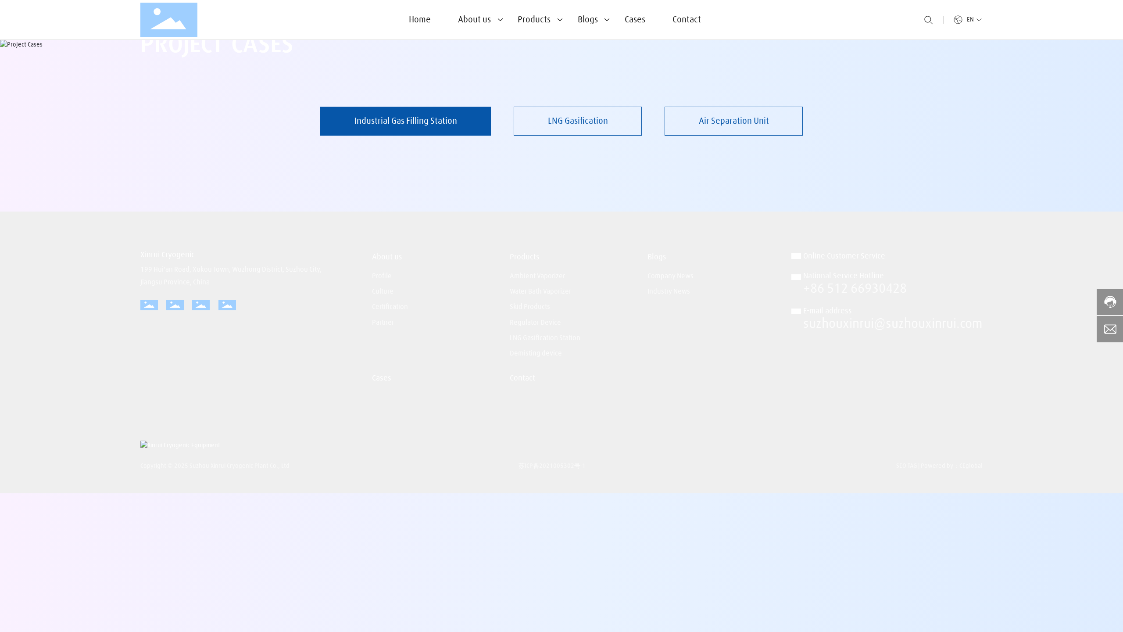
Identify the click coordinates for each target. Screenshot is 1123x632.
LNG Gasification (578, 121)
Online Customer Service (844, 256)
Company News (670, 276)
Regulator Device (535, 322)
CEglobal (971, 466)
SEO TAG (906, 466)
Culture (382, 291)
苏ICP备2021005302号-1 (552, 466)
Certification (390, 306)
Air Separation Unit (734, 121)
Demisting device (536, 353)
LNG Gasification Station (545, 337)
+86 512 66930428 (855, 288)
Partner (383, 322)
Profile (382, 276)
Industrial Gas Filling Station (405, 121)
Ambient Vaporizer (537, 276)
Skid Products (530, 306)
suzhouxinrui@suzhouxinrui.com (893, 323)
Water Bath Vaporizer (540, 291)
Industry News (668, 291)
